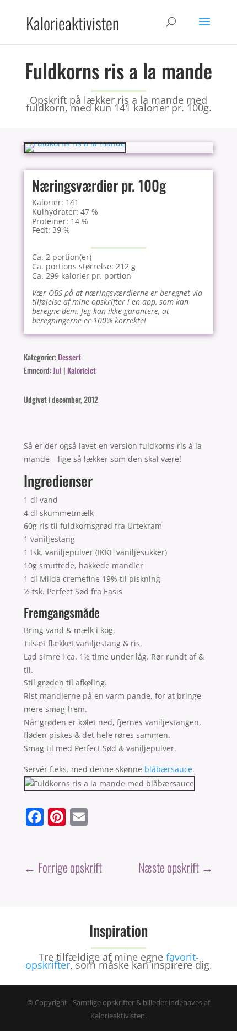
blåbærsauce (168, 769)
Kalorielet (81, 370)
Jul (57, 370)
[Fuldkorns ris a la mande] (75, 143)
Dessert (69, 357)
